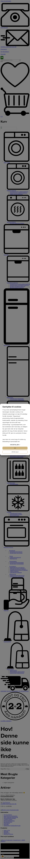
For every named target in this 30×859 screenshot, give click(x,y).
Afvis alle (15, 452)
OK (15, 448)
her (19, 441)
